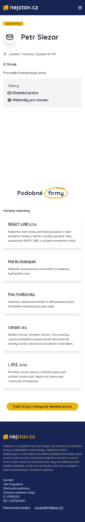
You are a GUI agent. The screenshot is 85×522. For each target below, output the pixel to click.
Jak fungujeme (13, 484)
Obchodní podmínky (16, 488)
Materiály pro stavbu (30, 100)
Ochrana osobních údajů (19, 492)
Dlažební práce (25, 93)
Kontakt (8, 480)
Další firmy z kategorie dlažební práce (42, 406)
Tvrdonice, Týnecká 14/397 (38, 54)
